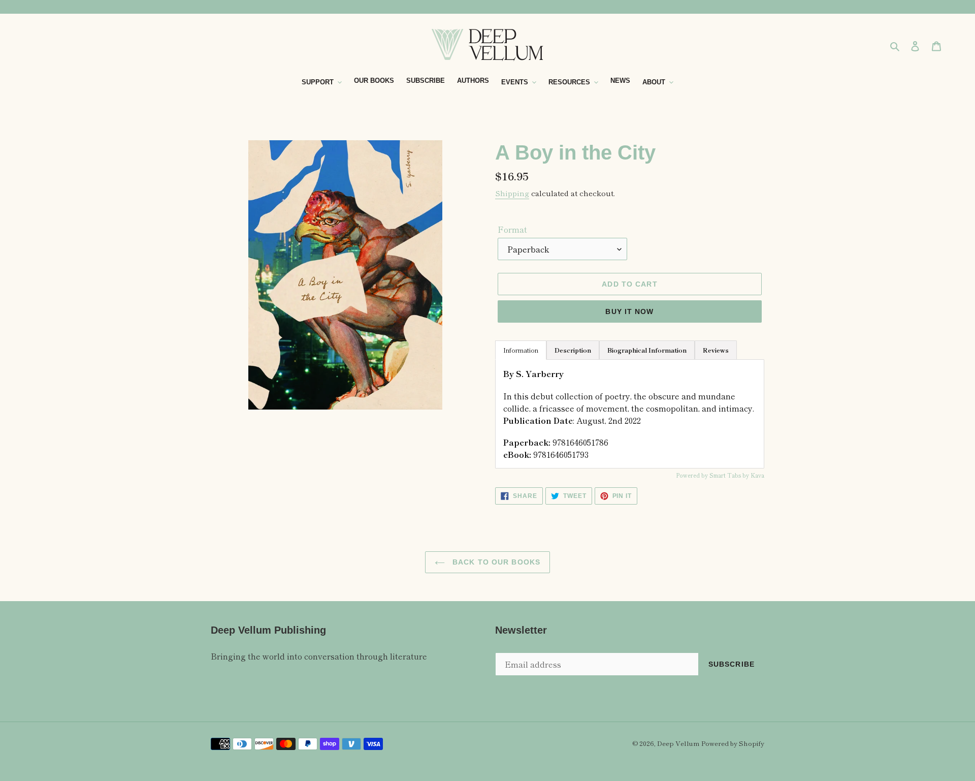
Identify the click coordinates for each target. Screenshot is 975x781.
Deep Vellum (678, 743)
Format (512, 229)
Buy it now (629, 311)
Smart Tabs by (730, 475)
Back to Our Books (495, 562)
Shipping (512, 193)
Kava (757, 475)
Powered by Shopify (732, 743)
